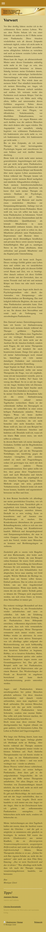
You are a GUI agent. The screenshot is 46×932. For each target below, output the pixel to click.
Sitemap (20, 922)
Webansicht (38, 922)
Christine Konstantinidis (12, 906)
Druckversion (11, 922)
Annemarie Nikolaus (11, 897)
